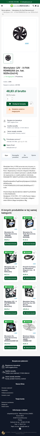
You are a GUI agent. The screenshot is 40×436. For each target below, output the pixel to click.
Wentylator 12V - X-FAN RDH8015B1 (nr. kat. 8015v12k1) (10, 304)
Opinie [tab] (33, 155)
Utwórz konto (5, 406)
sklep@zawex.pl (11, 147)
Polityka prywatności (7, 393)
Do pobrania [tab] (25, 156)
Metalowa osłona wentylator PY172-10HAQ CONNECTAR (29, 338)
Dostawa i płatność (7, 388)
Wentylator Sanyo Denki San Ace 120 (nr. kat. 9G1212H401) (29, 304)
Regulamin (5, 390)
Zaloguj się (4, 404)
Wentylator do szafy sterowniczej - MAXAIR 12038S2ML (10, 234)
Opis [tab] (6, 155)
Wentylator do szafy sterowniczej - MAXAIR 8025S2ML (29, 234)
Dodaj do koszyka (17, 104)
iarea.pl (22, 433)
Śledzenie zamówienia (7, 402)
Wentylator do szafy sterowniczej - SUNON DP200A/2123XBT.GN (10, 338)
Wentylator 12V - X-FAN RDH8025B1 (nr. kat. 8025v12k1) (10, 269)
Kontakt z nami (6, 395)
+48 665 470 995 (17, 141)
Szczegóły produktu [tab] (15, 156)
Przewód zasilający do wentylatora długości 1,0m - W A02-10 (29, 269)
